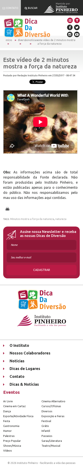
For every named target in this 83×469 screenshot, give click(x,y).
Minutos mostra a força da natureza (32, 219)
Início (9, 40)
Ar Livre (8, 401)
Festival (46, 420)
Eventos (11, 392)
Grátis (45, 425)
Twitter (77, 27)
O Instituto (19, 345)
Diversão (23, 40)
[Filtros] (77, 20)
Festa (6, 420)
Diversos (47, 411)
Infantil (46, 430)
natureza (60, 219)
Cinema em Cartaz (14, 406)
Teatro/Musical (51, 445)
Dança (7, 411)
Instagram (70, 34)
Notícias (32, 40)
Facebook (70, 27)
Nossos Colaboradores (30, 353)
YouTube (77, 34)
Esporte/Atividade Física (18, 416)
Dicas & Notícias (24, 384)
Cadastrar (41, 270)
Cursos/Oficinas (51, 406)
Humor (7, 430)
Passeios (47, 435)
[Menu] (70, 20)
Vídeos (7, 450)
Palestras (9, 435)
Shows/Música (12, 445)
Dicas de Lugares (25, 368)
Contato (17, 376)
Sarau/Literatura (52, 440)
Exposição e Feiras (53, 416)
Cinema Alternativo (53, 401)
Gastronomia (11, 425)
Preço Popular (12, 440)
